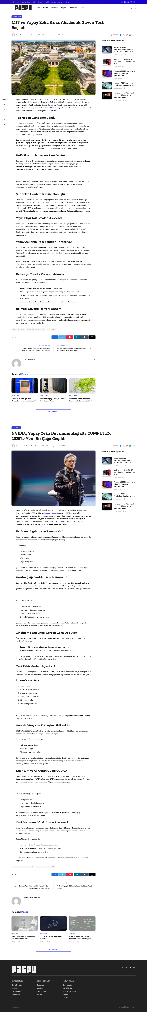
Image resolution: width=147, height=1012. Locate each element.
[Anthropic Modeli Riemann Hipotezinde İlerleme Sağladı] (82, 385)
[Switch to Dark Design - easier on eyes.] (131, 8)
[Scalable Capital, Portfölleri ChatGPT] (53, 923)
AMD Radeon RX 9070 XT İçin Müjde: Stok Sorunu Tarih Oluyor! (124, 61)
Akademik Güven (18, 329)
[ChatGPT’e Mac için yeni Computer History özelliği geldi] (25, 385)
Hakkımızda (15, 2)
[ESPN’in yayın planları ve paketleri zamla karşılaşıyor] (82, 923)
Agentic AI (16, 867)
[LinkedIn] (4, 115)
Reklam (60, 2)
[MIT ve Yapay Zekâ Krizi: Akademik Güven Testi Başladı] (54, 67)
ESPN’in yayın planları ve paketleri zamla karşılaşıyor (80, 937)
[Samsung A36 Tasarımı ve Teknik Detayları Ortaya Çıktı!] (107, 85)
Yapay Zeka (16, 16)
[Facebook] (4, 105)
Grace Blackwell (27, 867)
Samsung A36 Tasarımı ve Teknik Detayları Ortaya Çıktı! (124, 84)
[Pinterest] (4, 120)
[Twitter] (4, 110)
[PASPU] (23, 7)
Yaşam (64, 8)
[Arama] (134, 7)
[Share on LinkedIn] (130, 34)
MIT (52, 108)
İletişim (68, 2)
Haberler (73, 8)
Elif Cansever (24, 35)
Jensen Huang (50, 513)
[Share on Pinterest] (126, 34)
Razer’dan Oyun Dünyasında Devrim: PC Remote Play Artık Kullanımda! (124, 95)
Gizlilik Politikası (37, 2)
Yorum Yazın (53, 411)
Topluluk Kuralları (50, 2)
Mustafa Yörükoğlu (26, 446)
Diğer (82, 8)
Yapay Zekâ (51, 329)
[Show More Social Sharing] (134, 34)
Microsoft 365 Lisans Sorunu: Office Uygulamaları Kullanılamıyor (124, 73)
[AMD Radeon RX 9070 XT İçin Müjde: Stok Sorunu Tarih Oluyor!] (107, 61)
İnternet (54, 8)
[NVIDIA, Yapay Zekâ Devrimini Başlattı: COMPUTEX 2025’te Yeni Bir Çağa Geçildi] (54, 478)
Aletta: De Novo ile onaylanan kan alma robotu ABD (23, 937)
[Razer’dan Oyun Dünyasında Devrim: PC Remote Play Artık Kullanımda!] (107, 95)
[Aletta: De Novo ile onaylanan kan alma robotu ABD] (25, 923)
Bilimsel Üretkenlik (33, 329)
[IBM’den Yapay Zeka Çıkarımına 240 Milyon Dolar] (53, 385)
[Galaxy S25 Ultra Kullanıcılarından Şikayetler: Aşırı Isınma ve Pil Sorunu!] (107, 49)
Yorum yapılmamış (49, 35)
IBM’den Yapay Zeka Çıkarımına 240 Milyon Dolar (52, 400)
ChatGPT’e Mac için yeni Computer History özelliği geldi (24, 400)
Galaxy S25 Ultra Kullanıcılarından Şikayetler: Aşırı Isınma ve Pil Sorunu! (124, 49)
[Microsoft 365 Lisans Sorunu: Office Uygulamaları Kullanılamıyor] (107, 73)
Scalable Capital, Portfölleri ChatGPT (51, 937)
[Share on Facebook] (120, 34)
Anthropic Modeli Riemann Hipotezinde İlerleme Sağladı (80, 400)
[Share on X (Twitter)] (123, 34)
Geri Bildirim (26, 2)
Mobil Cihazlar (42, 8)
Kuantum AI (39, 867)
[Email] (4, 125)
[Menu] (13, 7)
